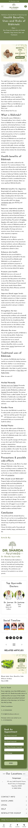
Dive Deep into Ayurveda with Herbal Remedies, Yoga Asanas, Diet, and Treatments (14, 33)
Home (13, 28)
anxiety (12, 346)
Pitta (22, 370)
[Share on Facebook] (7, 637)
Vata (18, 370)
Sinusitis (3, 222)
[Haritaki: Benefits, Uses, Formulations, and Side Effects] (22, 645)
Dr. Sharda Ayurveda (21, 819)
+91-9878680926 (7, 720)
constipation (10, 475)
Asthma (24, 220)
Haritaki (3, 392)
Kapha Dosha (5, 372)
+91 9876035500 (7, 710)
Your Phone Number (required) (13, 747)
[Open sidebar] (2, 416)
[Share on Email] (17, 637)
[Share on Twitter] (10, 637)
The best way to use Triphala (9, 385)
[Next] (23, 595)
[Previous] (5, 595)
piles (10, 202)
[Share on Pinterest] (14, 637)
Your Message (8, 753)
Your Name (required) (10, 735)
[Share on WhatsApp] (21, 637)
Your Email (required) (10, 741)
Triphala (3, 106)
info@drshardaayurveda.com (10, 714)
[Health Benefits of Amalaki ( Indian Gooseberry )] (6, 645)
